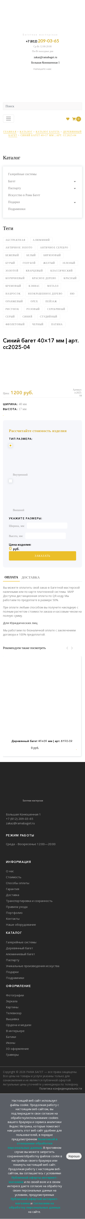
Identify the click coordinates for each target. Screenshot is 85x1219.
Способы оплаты (17, 883)
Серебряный (56, 309)
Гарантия (12, 889)
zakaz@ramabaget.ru (45, 57)
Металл (53, 286)
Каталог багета (48, 131)
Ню (72, 293)
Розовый (33, 309)
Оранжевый (14, 301)
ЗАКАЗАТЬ (42, 555)
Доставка (12, 895)
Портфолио (14, 913)
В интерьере (15, 1031)
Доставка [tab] (31, 577)
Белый (31, 255)
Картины (12, 1007)
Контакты (13, 919)
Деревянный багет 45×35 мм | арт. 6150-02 (42, 741)
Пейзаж (51, 301)
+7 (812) (42, 41)
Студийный (49, 316)
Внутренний (20, 474)
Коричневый (15, 278)
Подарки (14, 202)
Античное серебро (54, 247)
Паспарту (14, 188)
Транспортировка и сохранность (29, 901)
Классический (61, 270)
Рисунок (12, 309)
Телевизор (14, 1013)
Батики (11, 1037)
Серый (10, 316)
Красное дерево (44, 278)
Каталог (26, 131)
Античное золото (19, 247)
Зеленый (68, 263)
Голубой (29, 263)
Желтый (49, 263)
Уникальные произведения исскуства (32, 966)
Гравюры (12, 1055)
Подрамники (17, 209)
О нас (10, 871)
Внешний (18, 510)
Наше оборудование (21, 924)
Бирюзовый (52, 255)
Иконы (10, 1043)
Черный (38, 324)
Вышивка (12, 1019)
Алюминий (41, 240)
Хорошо (74, 1156)
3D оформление (17, 1049)
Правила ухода (16, 907)
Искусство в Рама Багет (24, 195)
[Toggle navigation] (8, 119)
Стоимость (13, 877)
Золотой (12, 270)
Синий (28, 316)
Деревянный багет (19, 948)
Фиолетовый (15, 324)
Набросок (13, 293)
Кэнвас (34, 286)
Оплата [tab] (11, 577)
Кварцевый (34, 270)
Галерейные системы (22, 174)
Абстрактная (15, 240)
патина (57, 324)
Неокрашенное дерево (45, 293)
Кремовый (13, 286)
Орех (34, 301)
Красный (70, 278)
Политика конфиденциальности (60, 1088)
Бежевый (12, 255)
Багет (11, 181)
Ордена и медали (18, 1025)
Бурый (10, 263)
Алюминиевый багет (20, 954)
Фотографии (15, 995)
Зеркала (11, 1001)
